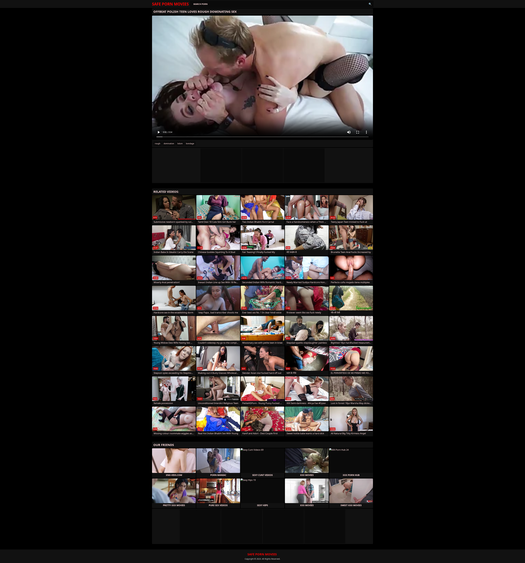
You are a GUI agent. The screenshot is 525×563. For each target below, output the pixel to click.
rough (157, 143)
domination (169, 143)
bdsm (180, 143)
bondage (190, 143)
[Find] (370, 4)
